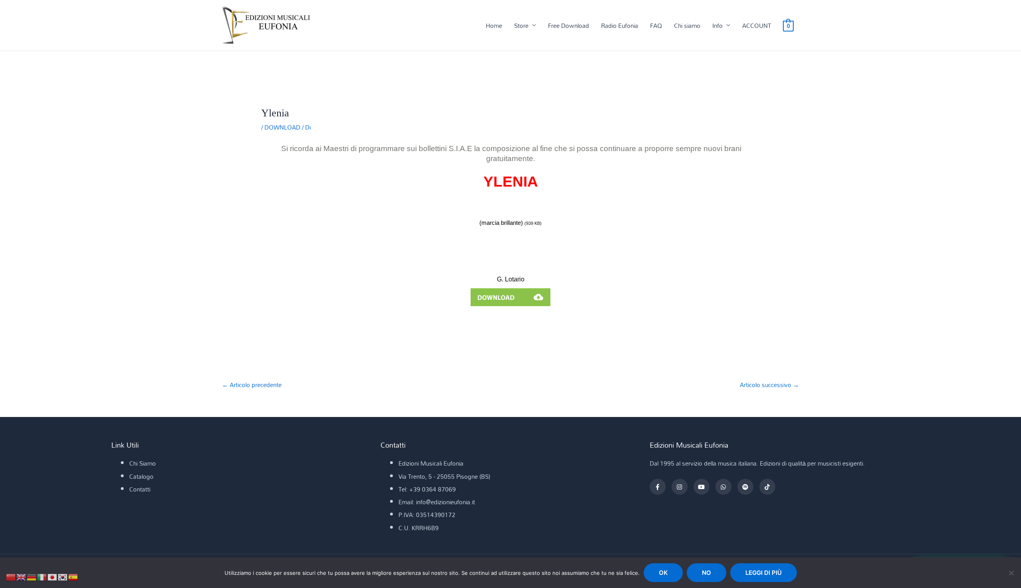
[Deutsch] (32, 576)
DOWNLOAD (282, 127)
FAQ (656, 25)
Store (521, 25)
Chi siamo (687, 25)
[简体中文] (11, 576)
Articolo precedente (252, 385)
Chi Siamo (142, 463)
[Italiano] (42, 576)
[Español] (73, 576)
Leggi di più (763, 572)
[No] (1011, 573)
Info (717, 25)
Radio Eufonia (619, 25)
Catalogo (141, 476)
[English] (21, 576)
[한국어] (63, 576)
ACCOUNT (756, 25)
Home (494, 25)
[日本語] (52, 576)
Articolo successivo (769, 385)
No (706, 572)
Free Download (568, 25)
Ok (663, 572)
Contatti (139, 489)
